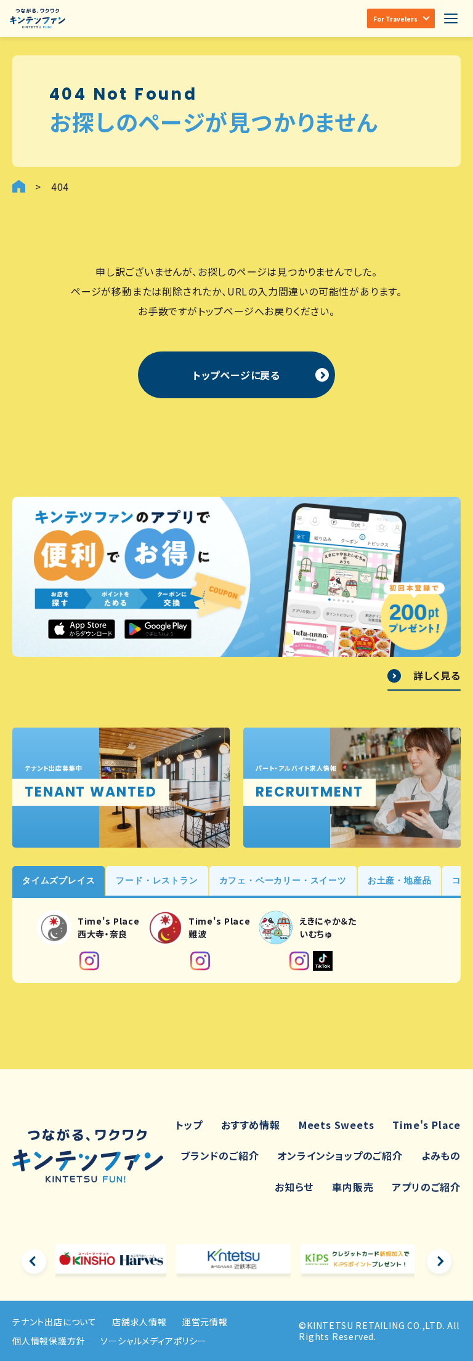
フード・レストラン (157, 880)
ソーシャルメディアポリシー (153, 1341)
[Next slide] (439, 1261)
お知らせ (294, 1186)
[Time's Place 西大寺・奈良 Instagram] (89, 961)
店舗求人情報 (139, 1321)
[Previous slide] (34, 1261)
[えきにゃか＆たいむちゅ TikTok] (323, 961)
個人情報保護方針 (48, 1341)
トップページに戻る (236, 374)
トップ (189, 1124)
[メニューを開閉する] (451, 18)
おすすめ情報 (250, 1124)
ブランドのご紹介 (219, 1155)
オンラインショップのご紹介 (339, 1155)
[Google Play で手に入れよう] (158, 629)
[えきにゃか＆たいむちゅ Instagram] (299, 961)
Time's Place (426, 1124)
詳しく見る (437, 676)
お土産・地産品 (400, 880)
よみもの (441, 1155)
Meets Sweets (336, 1124)
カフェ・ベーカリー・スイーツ (283, 880)
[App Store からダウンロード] (81, 629)
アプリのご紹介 (426, 1186)
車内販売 (352, 1186)
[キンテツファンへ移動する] (18, 186)
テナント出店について (54, 1321)
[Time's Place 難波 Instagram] (200, 961)
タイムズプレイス (58, 880)
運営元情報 (205, 1321)
